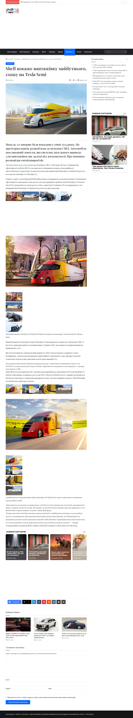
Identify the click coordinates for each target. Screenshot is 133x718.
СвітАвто (69, 52)
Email (8, 689)
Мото (44, 52)
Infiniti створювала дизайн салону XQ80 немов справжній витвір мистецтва (18, 635)
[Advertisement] (66, 33)
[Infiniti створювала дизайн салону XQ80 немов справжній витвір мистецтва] (18, 624)
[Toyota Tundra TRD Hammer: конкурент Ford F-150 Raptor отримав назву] (46, 624)
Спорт (79, 52)
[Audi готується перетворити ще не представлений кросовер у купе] (74, 624)
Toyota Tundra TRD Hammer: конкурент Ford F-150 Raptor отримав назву (44, 636)
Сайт (50, 689)
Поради (52, 52)
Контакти (88, 52)
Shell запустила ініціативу (25, 165)
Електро (36, 52)
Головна (10, 59)
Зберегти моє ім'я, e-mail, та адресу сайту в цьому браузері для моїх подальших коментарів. (41, 697)
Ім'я (8, 680)
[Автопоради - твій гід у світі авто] (21, 10)
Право (60, 52)
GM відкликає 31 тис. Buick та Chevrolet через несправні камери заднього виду (46, 2)
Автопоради (12, 52)
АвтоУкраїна (25, 52)
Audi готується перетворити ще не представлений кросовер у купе (74, 635)
